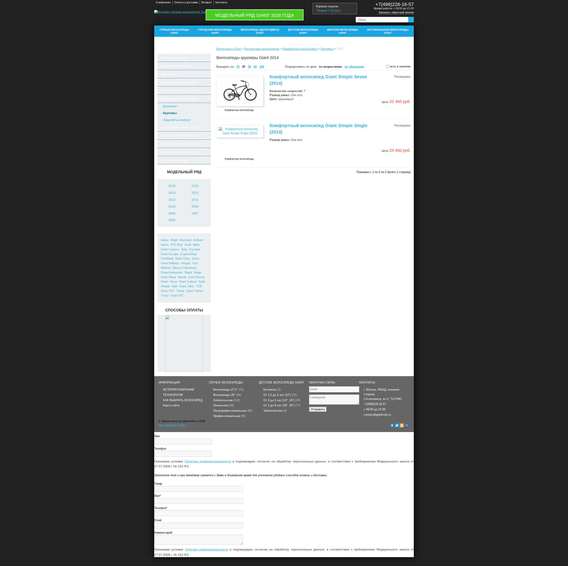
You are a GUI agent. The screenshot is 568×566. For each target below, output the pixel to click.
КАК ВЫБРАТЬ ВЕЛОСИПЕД (183, 400)
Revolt (182, 277)
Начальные (223, 405)
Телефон (160, 448)
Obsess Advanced (184, 267)
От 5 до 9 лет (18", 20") (281, 405)
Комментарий (163, 532)
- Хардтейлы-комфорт (176, 120)
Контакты (221, 2)
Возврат (206, 2)
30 (249, 66)
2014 (172, 193)
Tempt (180, 291)
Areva (164, 244)
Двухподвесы (170, 74)
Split (175, 286)
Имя (157, 436)
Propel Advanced (172, 272)
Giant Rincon (196, 277)
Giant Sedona (188, 281)
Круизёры (327, 49)
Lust (195, 263)
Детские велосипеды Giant (303, 31)
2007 (195, 213)
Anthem (198, 240)
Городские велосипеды (176, 66)
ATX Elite (176, 244)
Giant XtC (177, 295)
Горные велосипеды (174, 57)
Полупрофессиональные (232, 410)
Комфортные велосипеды (179, 98)
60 (255, 66)
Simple (165, 286)
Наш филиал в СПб (172, 425)
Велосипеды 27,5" (228, 389)
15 (237, 66)
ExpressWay (188, 254)
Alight (174, 240)
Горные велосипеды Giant (174, 31)
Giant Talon (186, 286)
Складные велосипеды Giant (180, 135)
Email (158, 520)
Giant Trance (194, 291)
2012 (172, 199)
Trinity (165, 295)
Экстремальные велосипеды (180, 152)
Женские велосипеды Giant (342, 31)
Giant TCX (167, 291)
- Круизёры (169, 113)
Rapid (188, 272)
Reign (197, 272)
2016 (172, 186)
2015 (195, 186)
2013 (195, 193)
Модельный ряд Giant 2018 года (254, 15)
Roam (164, 281)
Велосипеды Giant (228, 49)
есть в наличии (399, 66)
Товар (158, 483)
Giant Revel (168, 277)
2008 (172, 213)
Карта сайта (171, 405)
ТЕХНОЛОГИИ (173, 395)
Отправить (318, 409)
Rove (173, 281)
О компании (163, 2)
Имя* (157, 495)
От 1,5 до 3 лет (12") (280, 395)
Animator (185, 240)
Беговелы (272, 389)
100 (261, 66)
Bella (196, 244)
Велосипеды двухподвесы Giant (260, 31)
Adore (164, 240)
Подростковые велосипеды (179, 127)
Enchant (194, 249)
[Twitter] (397, 425)
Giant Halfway (170, 263)
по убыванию (354, 66)
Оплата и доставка (186, 2)
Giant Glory (182, 258)
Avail (188, 244)
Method (165, 267)
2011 (195, 199)
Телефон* (160, 508)
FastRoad (167, 258)
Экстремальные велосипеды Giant (387, 31)
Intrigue (185, 263)
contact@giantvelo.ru (377, 414)
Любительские (226, 400)
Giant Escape (169, 254)
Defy (184, 249)
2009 (195, 206)
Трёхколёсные (275, 410)
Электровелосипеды (174, 160)
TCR (199, 286)
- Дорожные (169, 106)
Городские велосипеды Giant (215, 31)
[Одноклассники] (402, 425)
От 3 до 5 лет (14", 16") (281, 400)
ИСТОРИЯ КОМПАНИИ (178, 389)
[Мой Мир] (407, 425)
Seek (202, 281)
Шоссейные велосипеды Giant (181, 143)
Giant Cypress (170, 249)
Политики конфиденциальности (208, 461)
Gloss (195, 258)
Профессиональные (229, 416)
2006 (172, 220)
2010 (172, 206)
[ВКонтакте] (392, 425)
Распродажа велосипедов (261, 49)
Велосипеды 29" (227, 395)
